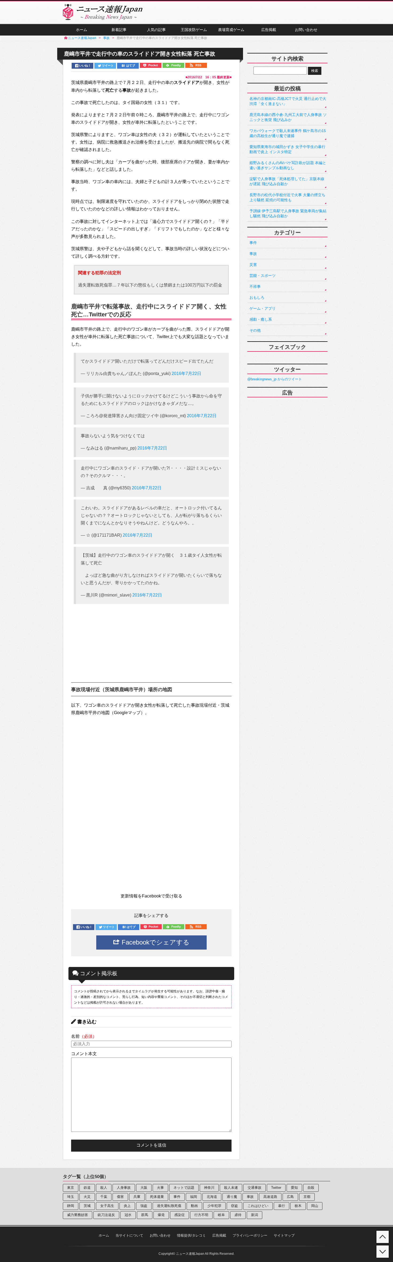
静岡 (70, 1206)
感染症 (179, 1215)
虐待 (237, 1215)
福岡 (193, 1197)
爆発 (161, 1215)
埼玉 (70, 1197)
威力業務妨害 (77, 1215)
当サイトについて (129, 1235)
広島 (290, 1197)
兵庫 (136, 1197)
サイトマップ (284, 1235)
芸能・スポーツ (262, 275)
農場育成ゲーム (231, 30)
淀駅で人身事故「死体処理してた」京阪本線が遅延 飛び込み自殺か (286, 181)
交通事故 (254, 1188)
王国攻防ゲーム (194, 30)
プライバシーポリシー (250, 1235)
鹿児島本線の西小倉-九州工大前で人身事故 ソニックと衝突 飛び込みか (288, 117)
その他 (255, 330)
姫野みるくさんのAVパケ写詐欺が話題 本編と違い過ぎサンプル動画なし (287, 165)
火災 (87, 1197)
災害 (253, 264)
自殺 (310, 1188)
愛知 (294, 1188)
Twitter (276, 1188)
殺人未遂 (231, 1188)
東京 (70, 1188)
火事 (160, 1188)
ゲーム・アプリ (262, 308)
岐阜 (221, 1215)
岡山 (314, 1206)
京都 (306, 1197)
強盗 (143, 1206)
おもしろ (256, 297)
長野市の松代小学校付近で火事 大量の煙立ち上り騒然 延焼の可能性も (287, 197)
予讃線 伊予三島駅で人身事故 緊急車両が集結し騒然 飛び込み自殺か (287, 213)
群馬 (144, 1215)
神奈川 (209, 1188)
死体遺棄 (157, 1197)
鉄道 (87, 1188)
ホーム (81, 30)
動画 (194, 1206)
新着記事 (118, 30)
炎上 (127, 1206)
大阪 (143, 1188)
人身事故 (124, 1188)
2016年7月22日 (186, 373)
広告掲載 (268, 30)
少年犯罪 (214, 1206)
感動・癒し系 (260, 319)
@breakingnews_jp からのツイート (274, 379)
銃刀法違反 (106, 1215)
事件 (253, 243)
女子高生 (107, 1206)
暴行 (281, 1206)
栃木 (298, 1206)
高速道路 (270, 1197)
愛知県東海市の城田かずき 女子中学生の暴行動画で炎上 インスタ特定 (287, 149)
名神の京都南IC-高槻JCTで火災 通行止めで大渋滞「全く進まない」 (287, 101)
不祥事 (255, 286)
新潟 (254, 1215)
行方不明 (201, 1215)
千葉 (103, 1197)
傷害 (120, 1197)
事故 (253, 253)
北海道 (212, 1197)
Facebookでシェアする (155, 942)
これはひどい (258, 1206)
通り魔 (232, 1197)
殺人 (103, 1188)
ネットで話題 (184, 1188)
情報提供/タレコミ (191, 1235)
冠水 (128, 1215)
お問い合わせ (306, 30)
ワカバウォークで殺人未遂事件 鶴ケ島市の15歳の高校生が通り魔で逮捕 (287, 133)
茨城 (87, 1206)
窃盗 (234, 1206)
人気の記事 (156, 30)
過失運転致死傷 (169, 1206)
